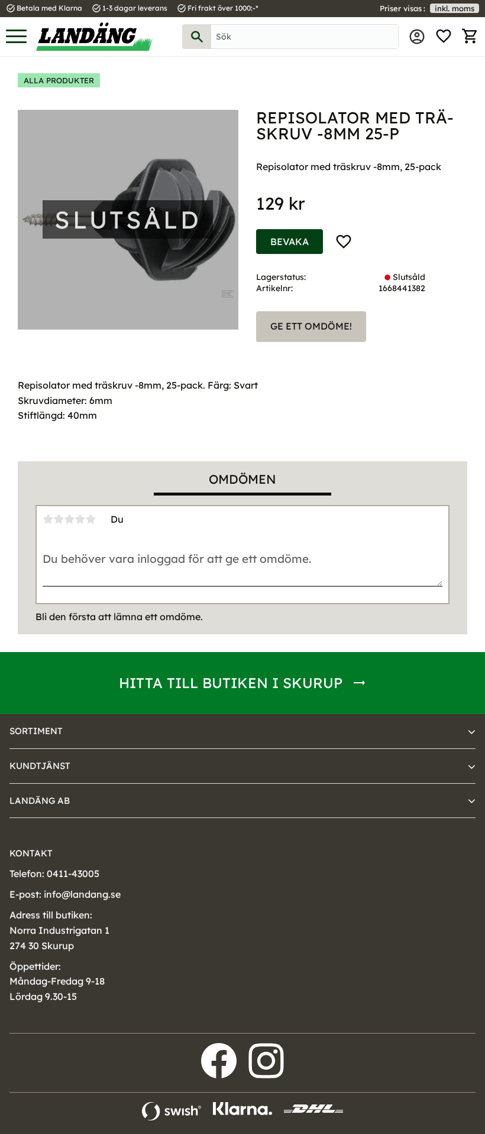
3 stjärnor (69, 519)
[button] (16, 37)
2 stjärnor (58, 519)
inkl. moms (454, 8)
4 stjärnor (80, 519)
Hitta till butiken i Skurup (230, 683)
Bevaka (289, 241)
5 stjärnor (90, 519)
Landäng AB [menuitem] (39, 800)
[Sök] (197, 36)
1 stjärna (48, 519)
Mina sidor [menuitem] (417, 36)
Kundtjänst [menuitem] (39, 765)
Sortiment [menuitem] (36, 731)
